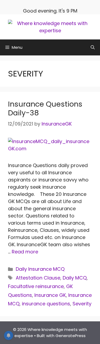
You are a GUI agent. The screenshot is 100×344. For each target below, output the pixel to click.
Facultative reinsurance (36, 286)
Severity (82, 303)
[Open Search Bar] (92, 47)
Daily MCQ (75, 277)
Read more (25, 251)
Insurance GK (50, 295)
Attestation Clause (38, 277)
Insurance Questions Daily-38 (45, 108)
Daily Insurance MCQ (40, 269)
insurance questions (46, 303)
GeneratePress (70, 335)
